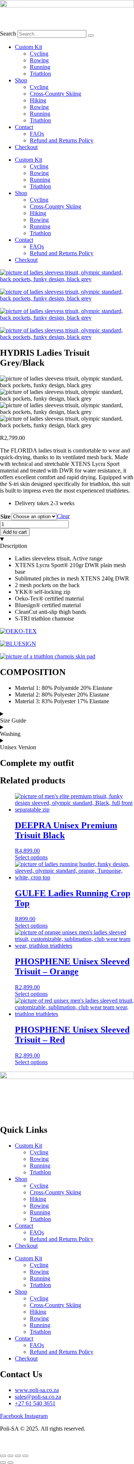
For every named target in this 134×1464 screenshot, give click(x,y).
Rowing (39, 60)
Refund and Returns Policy (61, 140)
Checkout (26, 147)
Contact (24, 127)
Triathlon (40, 73)
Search (8, 33)
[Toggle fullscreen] (10, 1456)
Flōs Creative (82, 1441)
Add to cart (15, 532)
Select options (31, 857)
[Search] (91, 35)
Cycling (39, 53)
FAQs (37, 134)
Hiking (38, 100)
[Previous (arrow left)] (3, 1462)
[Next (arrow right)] (10, 1462)
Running (40, 67)
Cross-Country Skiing (55, 94)
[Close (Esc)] (25, 1456)
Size (5, 516)
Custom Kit (28, 47)
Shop (21, 80)
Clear (63, 516)
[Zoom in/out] (3, 1456)
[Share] (18, 1456)
